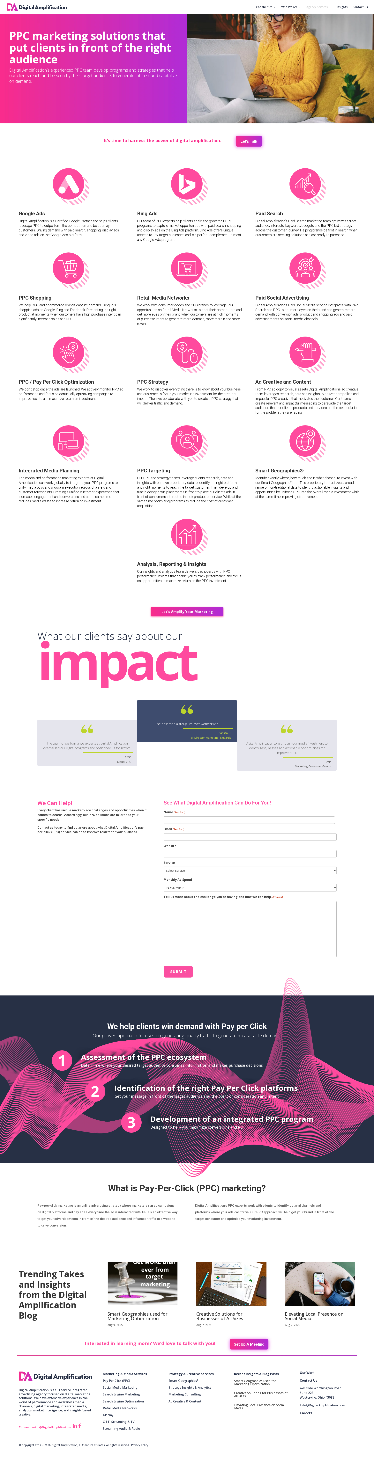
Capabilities (264, 7)
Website (170, 846)
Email (174, 829)
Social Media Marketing (120, 1387)
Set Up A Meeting (249, 1344)
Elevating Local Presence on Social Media (314, 1316)
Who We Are (289, 7)
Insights (342, 7)
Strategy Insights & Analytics (189, 1387)
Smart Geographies (183, 1381)
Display (108, 1415)
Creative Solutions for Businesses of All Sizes (219, 1316)
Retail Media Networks (120, 1408)
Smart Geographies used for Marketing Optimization (138, 1316)
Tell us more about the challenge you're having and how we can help (223, 897)
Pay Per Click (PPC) (116, 1381)
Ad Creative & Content (184, 1401)
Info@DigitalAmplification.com (322, 1405)
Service (169, 863)
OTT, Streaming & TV (119, 1422)
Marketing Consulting (184, 1394)
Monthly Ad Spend (178, 879)
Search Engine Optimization (123, 1401)
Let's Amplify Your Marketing (187, 611)
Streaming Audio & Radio (121, 1428)
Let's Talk (249, 141)
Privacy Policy (139, 1445)
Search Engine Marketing (121, 1394)
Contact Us (360, 7)
